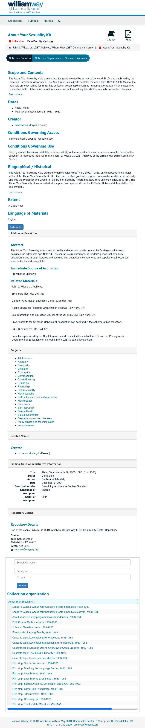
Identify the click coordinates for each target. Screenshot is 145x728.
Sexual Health (25, 411)
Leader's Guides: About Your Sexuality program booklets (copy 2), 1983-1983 (55, 612)
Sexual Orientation (28, 414)
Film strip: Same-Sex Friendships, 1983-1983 (37, 688)
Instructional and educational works (37, 397)
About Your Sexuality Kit (21, 601)
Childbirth (23, 368)
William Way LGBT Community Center (73, 721)
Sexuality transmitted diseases (35, 418)
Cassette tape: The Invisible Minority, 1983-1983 (39, 653)
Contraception (26, 376)
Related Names (20, 436)
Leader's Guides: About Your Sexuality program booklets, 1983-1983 (50, 606)
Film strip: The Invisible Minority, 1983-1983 (36, 704)
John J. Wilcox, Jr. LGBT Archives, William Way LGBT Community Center (53, 47)
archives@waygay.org (26, 549)
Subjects (33, 21)
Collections (15, 21)
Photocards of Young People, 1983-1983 (35, 632)
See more (15, 94)
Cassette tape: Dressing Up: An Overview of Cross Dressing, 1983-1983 (52, 647)
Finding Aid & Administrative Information (36, 464)
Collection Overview (20, 58)
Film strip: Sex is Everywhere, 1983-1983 (35, 663)
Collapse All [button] (16, 226)
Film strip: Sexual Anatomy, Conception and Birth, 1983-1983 (46, 683)
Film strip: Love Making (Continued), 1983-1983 (39, 678)
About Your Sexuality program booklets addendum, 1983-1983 (47, 617)
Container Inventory (76, 58)
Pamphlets (24, 404)
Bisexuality (24, 365)
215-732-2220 (64, 724)
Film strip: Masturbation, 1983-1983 (32, 694)
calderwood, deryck (26, 125)
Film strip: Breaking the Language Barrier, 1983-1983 (42, 668)
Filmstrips (23, 383)
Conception (24, 372)
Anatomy (23, 361)
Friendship (24, 386)
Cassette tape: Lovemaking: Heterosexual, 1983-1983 (42, 637)
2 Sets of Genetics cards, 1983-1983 (32, 627)
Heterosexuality (26, 390)
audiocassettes (26, 425)
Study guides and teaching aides (36, 422)
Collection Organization (48, 58)
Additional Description (24, 233)
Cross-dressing (26, 379)
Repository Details (22, 513)
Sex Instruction (26, 407)
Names (48, 21)
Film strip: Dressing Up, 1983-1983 (31, 699)
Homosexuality (26, 393)
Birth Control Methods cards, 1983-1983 (34, 622)
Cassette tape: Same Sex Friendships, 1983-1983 (40, 658)
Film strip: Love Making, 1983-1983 (32, 673)
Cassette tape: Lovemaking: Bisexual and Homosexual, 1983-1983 (49, 642)
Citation (111, 39)
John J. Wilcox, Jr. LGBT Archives (31, 721)
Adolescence (25, 358)
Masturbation (25, 400)
